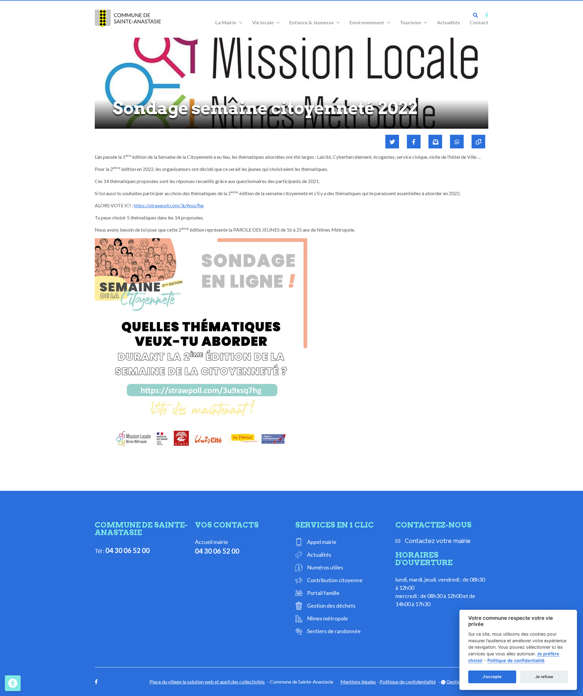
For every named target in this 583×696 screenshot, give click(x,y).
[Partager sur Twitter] (392, 141)
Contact (479, 22)
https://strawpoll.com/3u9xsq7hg (169, 205)
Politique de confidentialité (408, 681)
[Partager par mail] (435, 141)
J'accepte (492, 676)
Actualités (448, 22)
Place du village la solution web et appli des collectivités (207, 681)
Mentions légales (358, 681)
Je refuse (544, 676)
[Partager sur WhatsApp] (457, 141)
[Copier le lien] (478, 141)
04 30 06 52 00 (127, 550)
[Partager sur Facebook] (414, 141)
